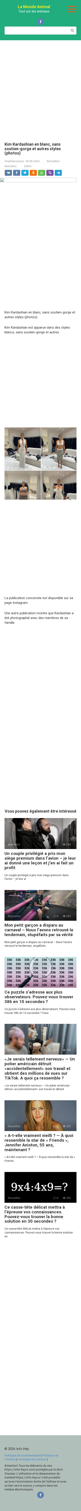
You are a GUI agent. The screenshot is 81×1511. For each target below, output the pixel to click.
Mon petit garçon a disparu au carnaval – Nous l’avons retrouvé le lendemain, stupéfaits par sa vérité (38, 930)
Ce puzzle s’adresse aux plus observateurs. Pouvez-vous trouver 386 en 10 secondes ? (38, 996)
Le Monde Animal (34, 6)
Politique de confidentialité (22, 1455)
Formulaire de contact (32, 1459)
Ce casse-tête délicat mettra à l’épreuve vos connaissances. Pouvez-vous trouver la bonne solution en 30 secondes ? (34, 1214)
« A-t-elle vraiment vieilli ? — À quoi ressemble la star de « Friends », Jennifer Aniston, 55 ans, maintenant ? (38, 1142)
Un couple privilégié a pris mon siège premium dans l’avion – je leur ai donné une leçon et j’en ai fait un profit (40, 860)
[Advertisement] (40, 87)
